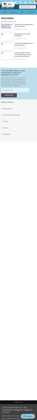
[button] (33, 7)
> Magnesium (7, 108)
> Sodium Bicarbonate (10, 115)
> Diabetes (5, 134)
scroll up (18, 402)
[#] (7, 6)
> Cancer (5, 128)
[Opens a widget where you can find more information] (28, 416)
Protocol (13, 12)
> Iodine (4, 121)
